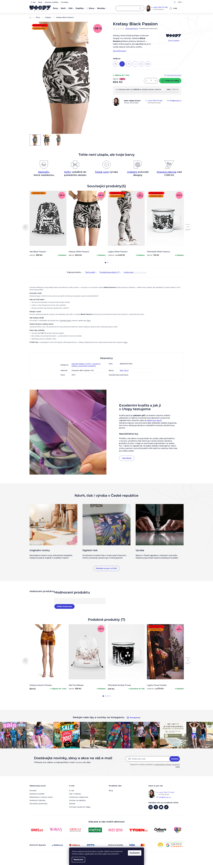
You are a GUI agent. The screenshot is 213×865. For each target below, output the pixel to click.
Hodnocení (134, 272)
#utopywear (135, 718)
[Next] (188, 227)
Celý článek (126, 458)
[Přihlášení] (174, 2)
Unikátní (132, 172)
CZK (179, 2)
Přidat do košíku (172, 81)
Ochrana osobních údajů (79, 807)
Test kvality (90, 272)
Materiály (43, 172)
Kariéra (72, 804)
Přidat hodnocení (64, 606)
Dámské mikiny (65, 320)
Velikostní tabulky (38, 800)
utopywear (150, 807)
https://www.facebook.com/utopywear (156, 807)
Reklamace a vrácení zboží (41, 797)
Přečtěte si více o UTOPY (106, 568)
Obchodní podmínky (39, 804)
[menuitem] (56, 8)
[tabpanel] (48, 224)
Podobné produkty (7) (110, 272)
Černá (126, 370)
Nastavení (78, 860)
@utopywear (166, 807)
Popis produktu (74, 272)
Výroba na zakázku (77, 800)
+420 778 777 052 (160, 7)
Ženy (89, 320)
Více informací (119, 51)
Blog (40, 2)
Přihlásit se (174, 759)
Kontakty (64, 2)
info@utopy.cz (175, 101)
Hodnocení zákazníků (78, 797)
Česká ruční (102, 172)
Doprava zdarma (166, 172)
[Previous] (25, 227)
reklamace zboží (154, 420)
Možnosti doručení (174, 75)
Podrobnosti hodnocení (148, 29)
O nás (33, 2)
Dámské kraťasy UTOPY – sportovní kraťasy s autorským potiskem (86, 365)
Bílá (121, 370)
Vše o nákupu (75, 794)
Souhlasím (135, 853)
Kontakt (33, 791)
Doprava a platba (51, 2)
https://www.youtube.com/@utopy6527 (161, 807)
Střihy (67, 172)
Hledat (140, 8)
